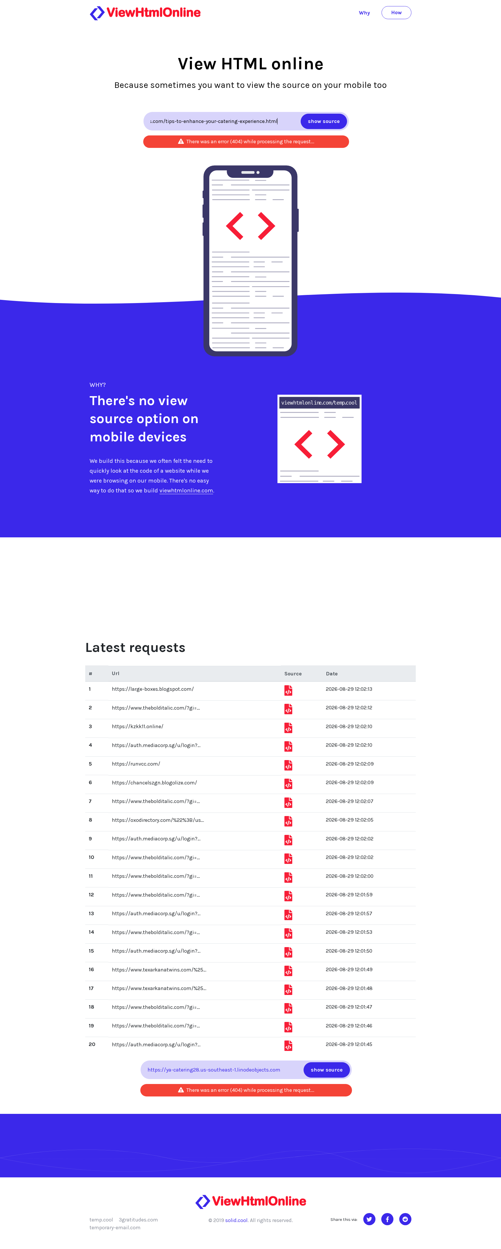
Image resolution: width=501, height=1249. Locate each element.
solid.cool (236, 1220)
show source (324, 121)
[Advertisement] (250, 580)
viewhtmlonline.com (186, 490)
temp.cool (101, 1220)
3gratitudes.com (138, 1220)
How (396, 12)
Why (364, 13)
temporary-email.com (115, 1227)
